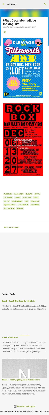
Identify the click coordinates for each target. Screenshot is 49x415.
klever (6, 201)
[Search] (45, 4)
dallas (29, 194)
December (8, 197)
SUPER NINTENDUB (10, 337)
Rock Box (35, 201)
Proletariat (17, 201)
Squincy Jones (10, 205)
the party (35, 205)
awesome (8, 194)
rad (26, 201)
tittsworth (9, 208)
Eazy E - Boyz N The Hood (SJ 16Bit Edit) (18, 301)
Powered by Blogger (26, 406)
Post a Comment (11, 227)
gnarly (17, 197)
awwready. (12, 4)
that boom (23, 205)
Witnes (20, 208)
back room (18, 194)
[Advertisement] (24, 260)
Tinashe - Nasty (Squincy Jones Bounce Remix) (21, 380)
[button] (4, 32)
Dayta (37, 194)
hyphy (36, 197)
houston (27, 197)
